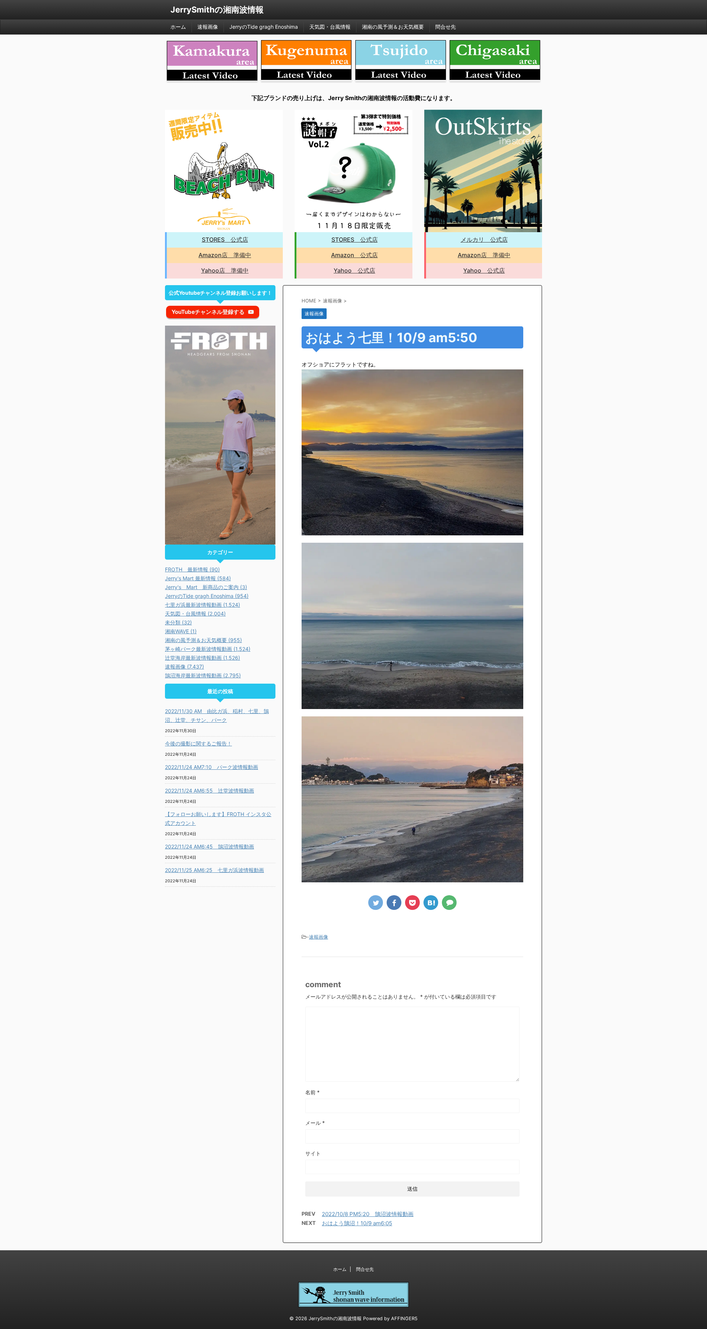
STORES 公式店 (225, 239)
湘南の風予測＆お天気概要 (393, 27)
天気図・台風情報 (330, 27)
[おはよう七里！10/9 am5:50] (430, 902)
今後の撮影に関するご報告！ (198, 743)
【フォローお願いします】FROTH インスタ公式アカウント (218, 818)
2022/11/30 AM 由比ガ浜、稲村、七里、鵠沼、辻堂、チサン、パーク (217, 715)
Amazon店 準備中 (224, 255)
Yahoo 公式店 (354, 270)
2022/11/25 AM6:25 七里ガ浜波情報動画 (214, 870)
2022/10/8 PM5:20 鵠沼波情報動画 (368, 1214)
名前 (312, 1092)
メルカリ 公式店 (484, 239)
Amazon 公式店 (354, 255)
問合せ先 (445, 27)
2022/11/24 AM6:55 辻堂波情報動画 (209, 790)
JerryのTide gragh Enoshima (263, 27)
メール (315, 1123)
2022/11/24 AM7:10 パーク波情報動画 (211, 767)
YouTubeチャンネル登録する (208, 311)
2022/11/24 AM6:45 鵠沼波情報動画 (209, 846)
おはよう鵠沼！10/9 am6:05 (357, 1223)
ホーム (178, 27)
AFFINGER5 (404, 1318)
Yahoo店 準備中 (225, 270)
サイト (313, 1153)
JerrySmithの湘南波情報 (217, 9)
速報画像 (207, 27)
